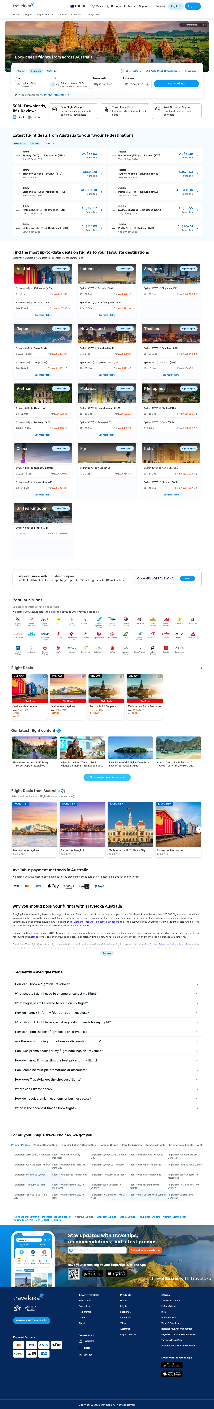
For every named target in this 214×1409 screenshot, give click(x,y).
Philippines (101, 921)
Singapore (113, 921)
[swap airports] (52, 84)
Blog (163, 1312)
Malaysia (68, 921)
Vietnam (78, 921)
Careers (83, 1317)
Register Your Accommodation (176, 1329)
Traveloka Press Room (172, 1340)
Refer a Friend (168, 1306)
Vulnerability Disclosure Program (178, 1345)
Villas (123, 1323)
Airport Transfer (128, 1334)
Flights (123, 1306)
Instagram (89, 1341)
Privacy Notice (168, 1317)
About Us (83, 1323)
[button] (176, 6)
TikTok (87, 1348)
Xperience (125, 1312)
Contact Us (84, 1306)
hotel (32, 936)
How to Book (85, 1300)
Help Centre (85, 1312)
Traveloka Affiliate (170, 1300)
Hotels (123, 1300)
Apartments (126, 1329)
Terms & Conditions (171, 1323)
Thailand (89, 921)
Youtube (88, 1354)
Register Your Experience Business (178, 1334)
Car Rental (125, 1317)
